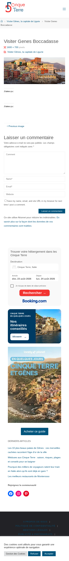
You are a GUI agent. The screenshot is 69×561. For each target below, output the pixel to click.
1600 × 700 (13, 47)
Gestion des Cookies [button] (15, 554)
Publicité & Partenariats (35, 534)
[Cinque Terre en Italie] (15, 7)
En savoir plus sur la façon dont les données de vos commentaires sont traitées (31, 221)
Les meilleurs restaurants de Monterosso (28, 476)
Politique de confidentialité (35, 526)
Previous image (16, 126)
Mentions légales (35, 530)
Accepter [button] (48, 553)
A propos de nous (35, 522)
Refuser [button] (34, 553)
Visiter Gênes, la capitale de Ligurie (23, 21)
